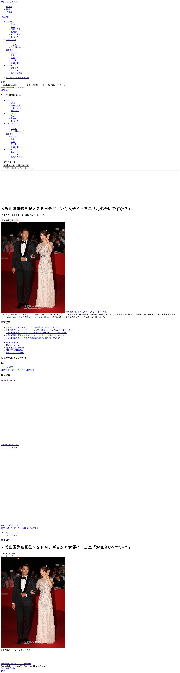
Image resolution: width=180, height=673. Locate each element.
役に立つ (34, 528)
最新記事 (5, 17)
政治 (13, 24)
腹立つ (4, 528)
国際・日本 (16, 29)
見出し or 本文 (9, 165)
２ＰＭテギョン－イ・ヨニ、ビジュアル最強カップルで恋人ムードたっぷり (39, 330)
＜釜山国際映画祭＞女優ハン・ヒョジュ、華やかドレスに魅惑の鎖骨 (36, 333)
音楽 (13, 55)
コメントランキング (10, 532)
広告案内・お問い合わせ (20, 664)
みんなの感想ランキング (12, 525)
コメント (15, 70)
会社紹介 (5, 664)
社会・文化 (16, 34)
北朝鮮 (14, 32)
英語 (8, 9)
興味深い (26, 528)
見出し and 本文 (22, 165)
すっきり (18, 528)
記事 (7, 367)
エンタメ (10, 50)
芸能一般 (15, 63)
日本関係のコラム (18, 47)
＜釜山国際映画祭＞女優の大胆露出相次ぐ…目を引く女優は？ (33, 338)
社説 (13, 42)
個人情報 (5, 668)
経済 (13, 27)
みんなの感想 (17, 73)
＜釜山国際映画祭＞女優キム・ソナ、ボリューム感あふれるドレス (35, 335)
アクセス (15, 68)
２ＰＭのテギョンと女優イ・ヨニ (92, 312)
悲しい (10, 528)
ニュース (10, 21)
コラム (14, 45)
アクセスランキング (10, 445)
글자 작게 (5, 220)
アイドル (15, 60)
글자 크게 (14, 220)
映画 (13, 58)
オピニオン (11, 40)
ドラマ (14, 52)
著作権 (12, 668)
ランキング (11, 65)
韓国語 (9, 7)
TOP (3, 671)
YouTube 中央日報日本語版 (17, 78)
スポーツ (15, 37)
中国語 (9, 12)
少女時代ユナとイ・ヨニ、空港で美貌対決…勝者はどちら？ (32, 327)
